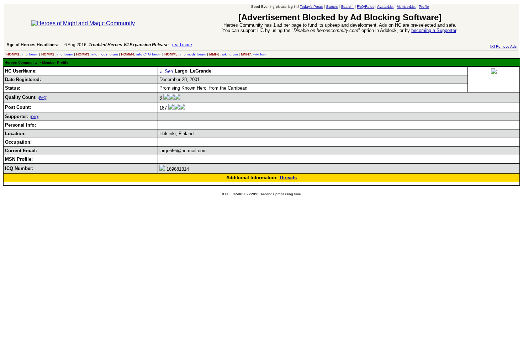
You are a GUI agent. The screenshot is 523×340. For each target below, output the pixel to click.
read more (182, 44)
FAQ (42, 98)
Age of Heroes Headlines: (32, 44)
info (25, 54)
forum (33, 54)
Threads (288, 177)
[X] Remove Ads (503, 46)
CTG (147, 54)
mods (103, 54)
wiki (224, 54)
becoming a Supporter (433, 30)
